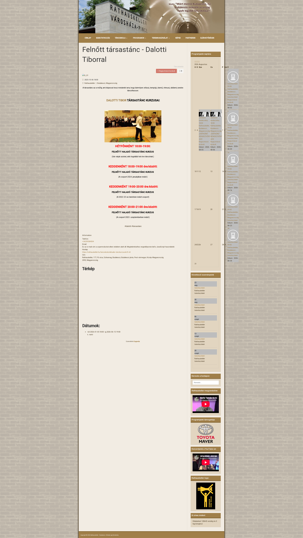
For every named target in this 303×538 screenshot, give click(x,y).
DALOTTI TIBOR (116, 100)
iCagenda (137, 341)
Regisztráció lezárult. (167, 71)
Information (86, 235)
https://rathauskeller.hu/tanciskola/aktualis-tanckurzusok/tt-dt (106, 252)
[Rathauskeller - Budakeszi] (151, 16)
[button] (121, 38)
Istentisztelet (199, 288)
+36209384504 (88, 241)
